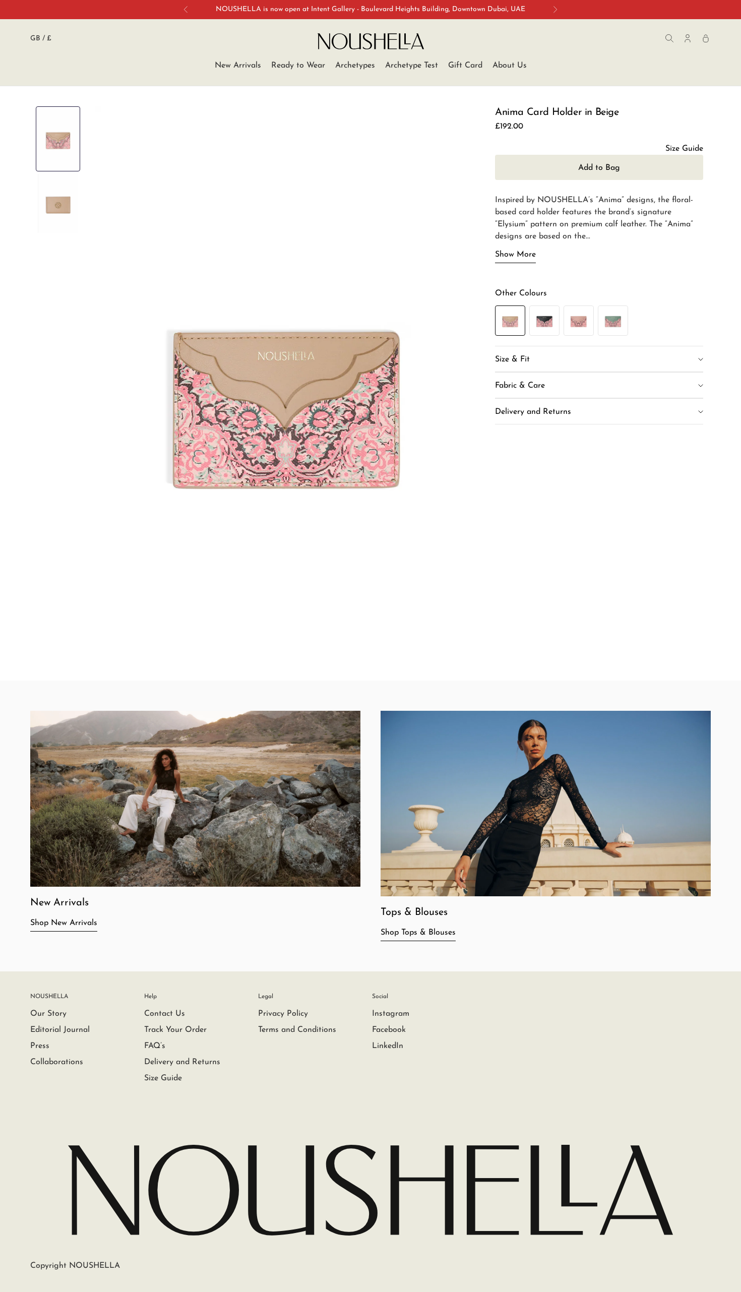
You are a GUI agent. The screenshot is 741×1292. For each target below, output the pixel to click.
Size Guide (163, 1078)
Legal (265, 997)
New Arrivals (238, 65)
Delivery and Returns (182, 1062)
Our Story (48, 1014)
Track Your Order (175, 1030)
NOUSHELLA (49, 997)
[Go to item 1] (58, 138)
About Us (509, 65)
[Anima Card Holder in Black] (544, 320)
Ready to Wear (298, 65)
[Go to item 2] (58, 203)
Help (150, 997)
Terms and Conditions (297, 1030)
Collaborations (56, 1062)
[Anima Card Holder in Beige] (510, 321)
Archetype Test (411, 65)
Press (39, 1046)
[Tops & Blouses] (546, 803)
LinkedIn (387, 1046)
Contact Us (164, 1014)
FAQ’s (154, 1046)
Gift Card (465, 65)
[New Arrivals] (195, 799)
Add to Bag (599, 168)
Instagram (390, 1014)
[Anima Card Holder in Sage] (613, 320)
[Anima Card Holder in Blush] (579, 320)
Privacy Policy (283, 1014)
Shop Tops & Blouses (418, 933)
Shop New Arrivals (63, 923)
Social (380, 997)
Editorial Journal (60, 1030)
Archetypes (355, 65)
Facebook (389, 1030)
